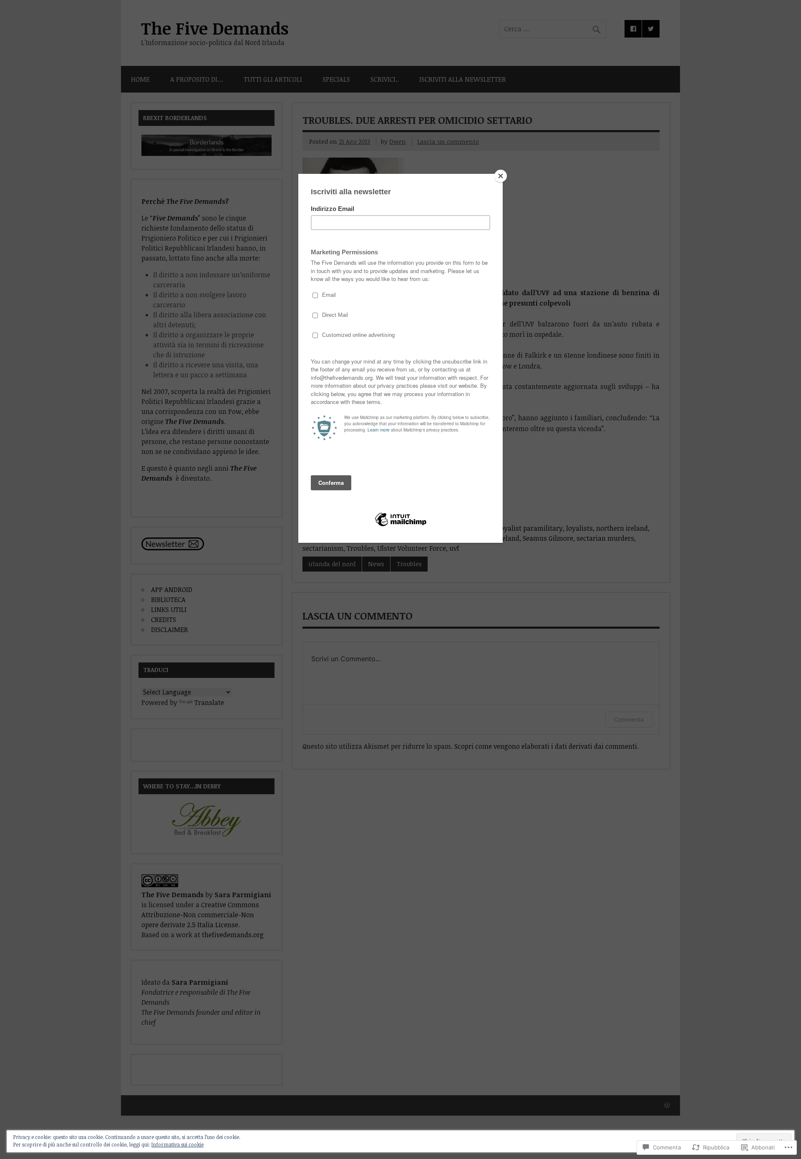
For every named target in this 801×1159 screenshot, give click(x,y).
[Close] (500, 176)
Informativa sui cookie (177, 1144)
